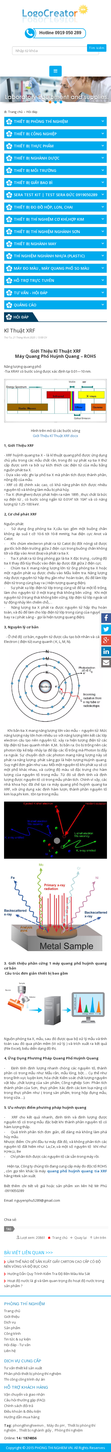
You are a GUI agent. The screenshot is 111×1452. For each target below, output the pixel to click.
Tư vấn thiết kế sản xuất (23, 1368)
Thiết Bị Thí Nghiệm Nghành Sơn (47, 231)
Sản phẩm (12, 1327)
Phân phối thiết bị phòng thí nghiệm (32, 1373)
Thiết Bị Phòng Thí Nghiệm (41, 121)
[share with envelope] (106, 662)
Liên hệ (10, 1350)
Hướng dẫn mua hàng (21, 1417)
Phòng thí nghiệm (69, 1430)
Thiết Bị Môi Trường (35, 170)
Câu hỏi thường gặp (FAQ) (24, 1400)
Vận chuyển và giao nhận (24, 1394)
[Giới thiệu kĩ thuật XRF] (55, 12)
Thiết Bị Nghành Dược (37, 158)
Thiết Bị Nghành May (35, 243)
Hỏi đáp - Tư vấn (17, 1344)
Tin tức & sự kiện (17, 1339)
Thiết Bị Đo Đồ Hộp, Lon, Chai (43, 207)
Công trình (12, 1333)
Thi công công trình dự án (24, 1379)
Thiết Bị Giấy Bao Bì (33, 182)
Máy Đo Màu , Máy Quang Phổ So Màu (51, 268)
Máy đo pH (56, 1425)
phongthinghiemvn (28, 1425)
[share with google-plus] (106, 640)
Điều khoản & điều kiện (22, 1411)
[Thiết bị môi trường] (55, 91)
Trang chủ (12, 1310)
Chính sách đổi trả (18, 1405)
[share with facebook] (106, 618)
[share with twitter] (106, 629)
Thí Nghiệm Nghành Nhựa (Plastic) (49, 255)
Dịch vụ (10, 1322)
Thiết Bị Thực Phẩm (34, 145)
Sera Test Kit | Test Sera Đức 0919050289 (55, 194)
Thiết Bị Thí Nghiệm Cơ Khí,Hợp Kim (49, 219)
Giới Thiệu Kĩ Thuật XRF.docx (55, 435)
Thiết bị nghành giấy (35, 1430)
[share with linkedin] (106, 651)
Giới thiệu (11, 1316)
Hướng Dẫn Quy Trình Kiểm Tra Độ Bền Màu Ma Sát (49, 1273)
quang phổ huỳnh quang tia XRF (77, 1171)
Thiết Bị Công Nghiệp (35, 133)
